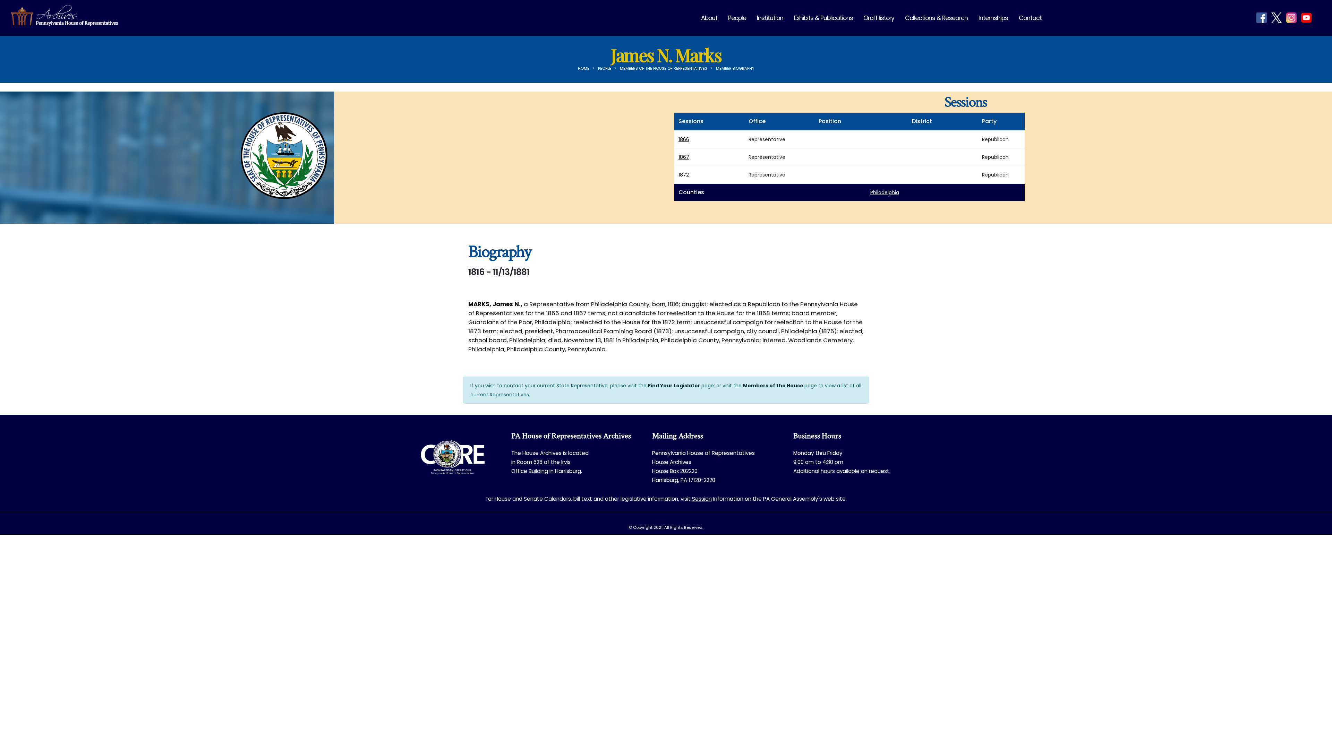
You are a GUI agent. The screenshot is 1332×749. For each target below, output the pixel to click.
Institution (770, 18)
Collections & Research (936, 18)
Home (583, 68)
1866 (683, 139)
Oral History (878, 18)
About (709, 18)
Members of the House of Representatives (663, 68)
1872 (683, 174)
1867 (683, 157)
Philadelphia (884, 192)
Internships (993, 18)
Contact (1030, 18)
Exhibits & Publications (823, 18)
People (737, 18)
